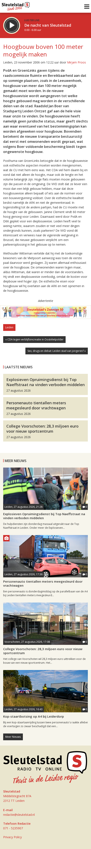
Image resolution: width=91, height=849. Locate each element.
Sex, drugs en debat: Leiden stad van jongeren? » (57, 351)
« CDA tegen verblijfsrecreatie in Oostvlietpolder (34, 339)
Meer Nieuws (13, 737)
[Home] (15, 5)
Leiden (9, 327)
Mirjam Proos (76, 62)
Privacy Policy (12, 837)
